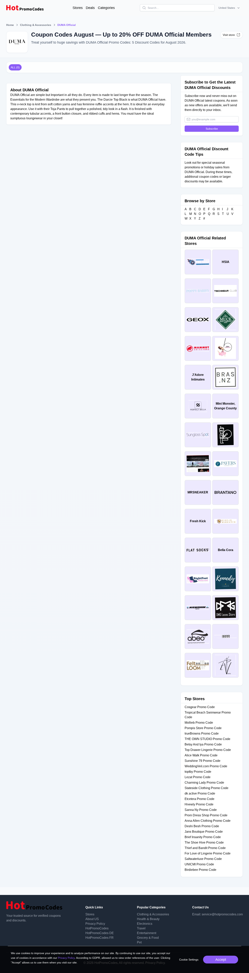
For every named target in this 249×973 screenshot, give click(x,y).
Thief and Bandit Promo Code (205, 848)
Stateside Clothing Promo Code (206, 788)
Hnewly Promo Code (199, 804)
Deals (90, 8)
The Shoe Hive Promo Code (204, 842)
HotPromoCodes (97, 928)
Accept (220, 960)
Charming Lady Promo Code (204, 782)
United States (226, 7)
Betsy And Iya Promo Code (203, 744)
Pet (139, 942)
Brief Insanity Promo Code (203, 837)
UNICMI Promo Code (199, 864)
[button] (229, 8)
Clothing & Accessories (35, 24)
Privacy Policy (95, 923)
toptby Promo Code (198, 771)
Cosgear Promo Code (200, 707)
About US (92, 919)
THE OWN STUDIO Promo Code (207, 739)
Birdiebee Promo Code (200, 869)
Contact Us (200, 907)
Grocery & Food (148, 937)
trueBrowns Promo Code (202, 733)
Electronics (144, 923)
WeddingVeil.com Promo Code (206, 766)
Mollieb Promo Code (199, 722)
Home (10, 24)
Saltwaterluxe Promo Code (203, 858)
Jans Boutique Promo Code (204, 831)
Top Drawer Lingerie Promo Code (208, 750)
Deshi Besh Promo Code (202, 826)
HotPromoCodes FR (99, 937)
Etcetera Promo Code (199, 799)
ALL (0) (15, 67)
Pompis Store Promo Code (203, 728)
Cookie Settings (188, 959)
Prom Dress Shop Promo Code (206, 815)
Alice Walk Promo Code (201, 755)
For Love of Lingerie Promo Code (208, 853)
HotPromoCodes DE (99, 933)
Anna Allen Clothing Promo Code (208, 820)
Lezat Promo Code (197, 777)
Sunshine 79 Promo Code (202, 760)
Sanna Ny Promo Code (201, 809)
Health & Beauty (148, 919)
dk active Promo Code (200, 793)
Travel (141, 928)
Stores (78, 8)
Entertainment (146, 933)
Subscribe (212, 128)
